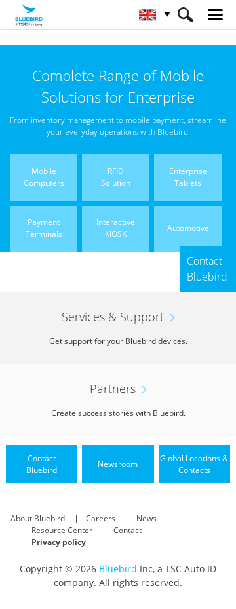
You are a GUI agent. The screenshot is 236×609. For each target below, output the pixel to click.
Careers (100, 518)
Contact (127, 530)
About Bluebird (37, 518)
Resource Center (61, 530)
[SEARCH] (185, 14)
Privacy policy (58, 542)
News (146, 518)
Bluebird (118, 569)
